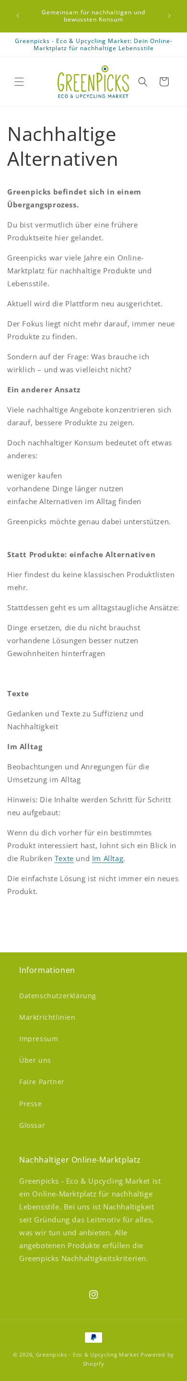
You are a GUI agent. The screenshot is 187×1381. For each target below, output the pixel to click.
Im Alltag (107, 858)
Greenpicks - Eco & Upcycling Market (87, 1354)
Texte (64, 858)
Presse (30, 1103)
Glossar (32, 1125)
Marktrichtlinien (47, 1017)
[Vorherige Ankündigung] (17, 15)
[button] (19, 81)
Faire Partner (42, 1081)
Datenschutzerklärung (57, 995)
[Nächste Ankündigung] (169, 15)
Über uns (35, 1060)
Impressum (38, 1038)
